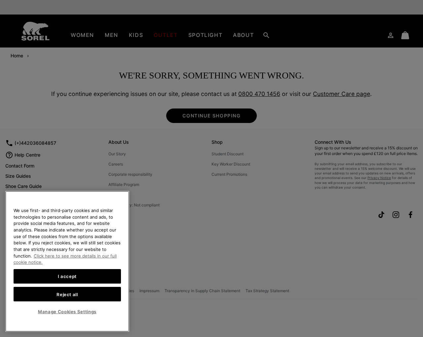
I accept (67, 276)
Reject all (67, 294)
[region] (67, 261)
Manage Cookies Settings (67, 311)
